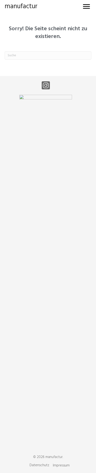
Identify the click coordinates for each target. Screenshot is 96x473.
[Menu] (86, 7)
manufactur (21, 6)
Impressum (61, 465)
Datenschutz (39, 465)
